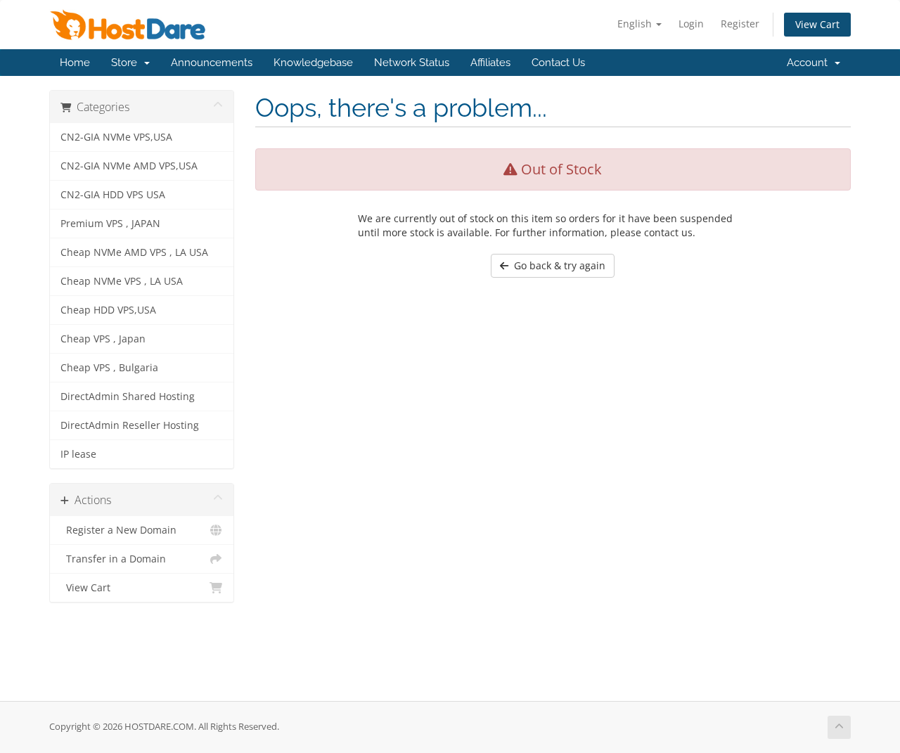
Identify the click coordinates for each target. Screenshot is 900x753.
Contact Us (558, 62)
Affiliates (490, 62)
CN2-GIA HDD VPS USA (112, 194)
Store (127, 62)
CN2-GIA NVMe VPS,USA (116, 137)
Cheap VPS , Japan (103, 339)
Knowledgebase (313, 62)
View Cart (817, 24)
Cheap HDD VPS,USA (108, 310)
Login (691, 23)
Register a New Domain (118, 530)
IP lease (78, 454)
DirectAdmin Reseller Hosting (129, 425)
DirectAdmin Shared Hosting (127, 396)
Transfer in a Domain (113, 559)
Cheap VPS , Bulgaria (109, 367)
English (636, 23)
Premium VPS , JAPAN (110, 223)
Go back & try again (556, 265)
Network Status (411, 62)
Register (740, 23)
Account (810, 62)
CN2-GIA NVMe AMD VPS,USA (129, 166)
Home (75, 62)
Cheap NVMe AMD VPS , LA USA (134, 252)
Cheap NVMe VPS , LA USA (121, 281)
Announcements (211, 62)
